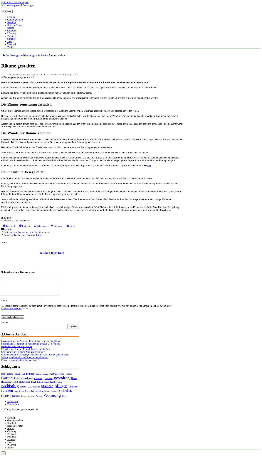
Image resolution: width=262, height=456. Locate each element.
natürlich (23, 387)
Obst (29, 386)
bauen (17, 374)
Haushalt (11, 22)
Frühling (11, 17)
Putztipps (11, 36)
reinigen (73, 386)
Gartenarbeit (23, 378)
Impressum (12, 401)
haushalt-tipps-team (51, 252)
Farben (53, 373)
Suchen (4, 322)
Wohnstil (11, 44)
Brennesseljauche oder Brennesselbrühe (23, 235)
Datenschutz (13, 404)
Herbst (10, 28)
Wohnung (52, 395)
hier (149, 165)
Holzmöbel (24, 382)
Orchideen (36, 386)
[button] (2, 412)
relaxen (7, 390)
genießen (48, 378)
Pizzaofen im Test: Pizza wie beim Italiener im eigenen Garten (30, 341)
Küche (53, 381)
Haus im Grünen (15, 25)
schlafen (39, 391)
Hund (33, 382)
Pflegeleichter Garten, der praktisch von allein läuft (25, 349)
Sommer (11, 38)
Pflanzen (11, 33)
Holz (15, 381)
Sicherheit (65, 390)
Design (45, 374)
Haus (74, 378)
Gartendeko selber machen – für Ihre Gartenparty (27, 232)
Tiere (9, 41)
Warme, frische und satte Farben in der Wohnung (24, 357)
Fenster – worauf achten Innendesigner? (20, 360)
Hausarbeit (6, 382)
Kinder (40, 382)
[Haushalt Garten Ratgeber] (15, 2)
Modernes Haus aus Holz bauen (16, 346)
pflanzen (47, 386)
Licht (60, 382)
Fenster (69, 374)
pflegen (61, 386)
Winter (10, 47)
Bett (23, 374)
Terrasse (16, 395)
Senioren (54, 391)
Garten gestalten (15, 19)
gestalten (62, 377)
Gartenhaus (38, 379)
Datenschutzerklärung (11, 308)
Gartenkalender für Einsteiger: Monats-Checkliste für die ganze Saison (35, 354)
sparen (5, 395)
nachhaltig (10, 385)
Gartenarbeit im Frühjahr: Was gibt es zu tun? (23, 352)
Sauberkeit (29, 391)
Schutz (47, 391)
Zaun (64, 396)
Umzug (23, 396)
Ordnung (11, 30)
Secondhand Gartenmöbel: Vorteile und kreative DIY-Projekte (30, 343)
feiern (61, 374)
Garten (7, 377)
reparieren (19, 391)
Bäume (39, 374)
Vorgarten (31, 396)
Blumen (30, 373)
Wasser (39, 396)
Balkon (10, 374)
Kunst (46, 382)
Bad (3, 373)
